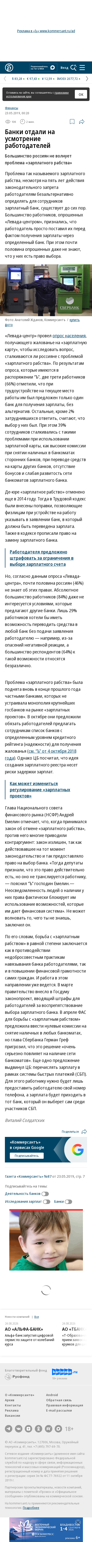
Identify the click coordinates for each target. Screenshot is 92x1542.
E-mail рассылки (59, 1410)
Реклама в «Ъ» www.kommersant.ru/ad (46, 30)
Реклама (12, 1410)
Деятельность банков (22, 1193)
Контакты (13, 1405)
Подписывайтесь (27, 1155)
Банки (59, 1201)
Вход (64, 67)
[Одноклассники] (38, 1428)
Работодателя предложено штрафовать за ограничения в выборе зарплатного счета (42, 558)
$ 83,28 (17, 78)
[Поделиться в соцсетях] (82, 122)
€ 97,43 (32, 78)
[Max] (58, 1428)
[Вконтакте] (18, 1428)
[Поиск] (73, 67)
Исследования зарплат (23, 1201)
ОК (81, 94)
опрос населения (69, 336)
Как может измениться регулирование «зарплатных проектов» (40, 789)
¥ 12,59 (47, 78)
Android (52, 1395)
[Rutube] (48, 1428)
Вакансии (12, 1415)
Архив (9, 1400)
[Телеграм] (8, 1428)
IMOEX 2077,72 (67, 78)
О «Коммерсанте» (19, 1395)
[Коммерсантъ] (9, 67)
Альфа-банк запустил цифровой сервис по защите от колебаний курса (29, 1339)
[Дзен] (28, 1428)
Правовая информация (64, 1405)
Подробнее (31, 1507)
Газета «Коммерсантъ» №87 (28, 1176)
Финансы (11, 108)
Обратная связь (59, 1400)
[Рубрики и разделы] (82, 67)
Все (36, 1316)
